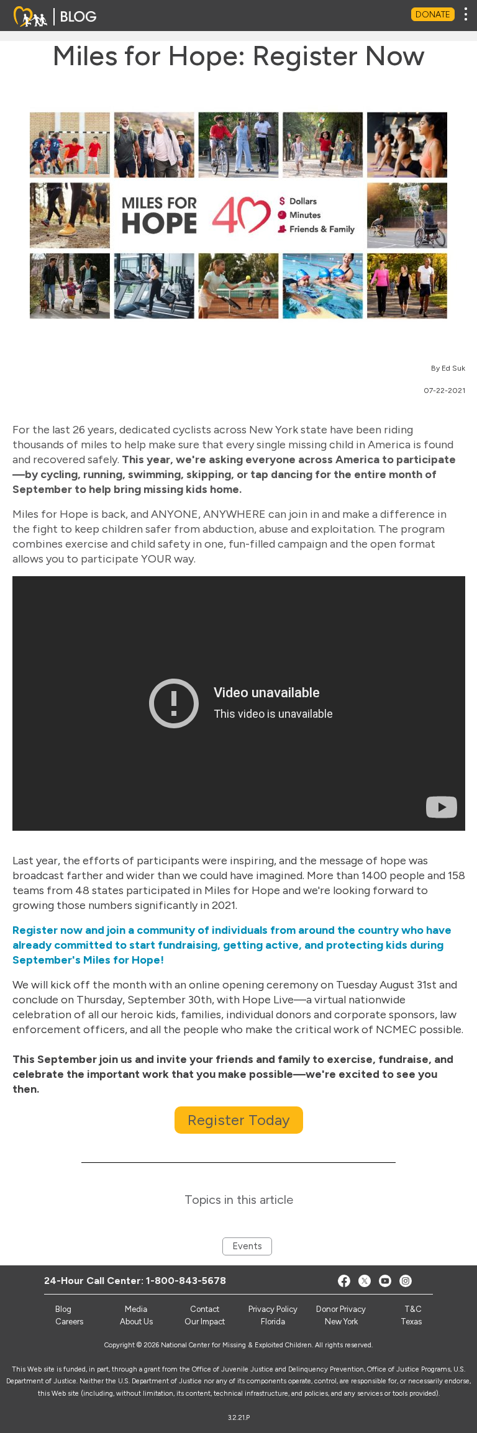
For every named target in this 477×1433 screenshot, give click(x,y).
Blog (63, 1309)
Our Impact (204, 1321)
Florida (273, 1321)
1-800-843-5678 (186, 1280)
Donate (433, 14)
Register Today (239, 1120)
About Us (136, 1321)
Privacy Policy (273, 1309)
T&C (413, 1309)
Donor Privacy (341, 1309)
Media (136, 1309)
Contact (204, 1309)
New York (341, 1321)
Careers (69, 1321)
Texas (411, 1321)
